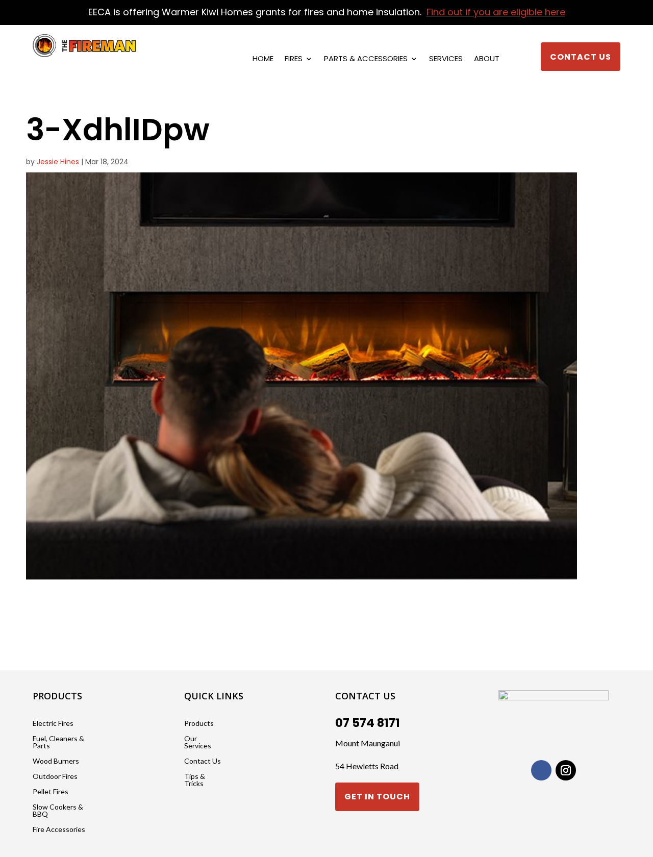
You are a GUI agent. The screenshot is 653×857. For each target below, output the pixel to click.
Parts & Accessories (366, 59)
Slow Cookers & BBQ (58, 810)
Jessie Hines (58, 162)
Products (199, 723)
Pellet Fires (50, 792)
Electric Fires (53, 723)
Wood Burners (56, 761)
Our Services (197, 742)
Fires (294, 59)
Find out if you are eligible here (495, 12)
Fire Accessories (59, 830)
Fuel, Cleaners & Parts (58, 742)
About (486, 59)
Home (263, 59)
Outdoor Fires (55, 776)
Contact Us (580, 57)
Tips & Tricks (194, 780)
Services (446, 59)
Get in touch (377, 796)
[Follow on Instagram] (566, 770)
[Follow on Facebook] (541, 770)
